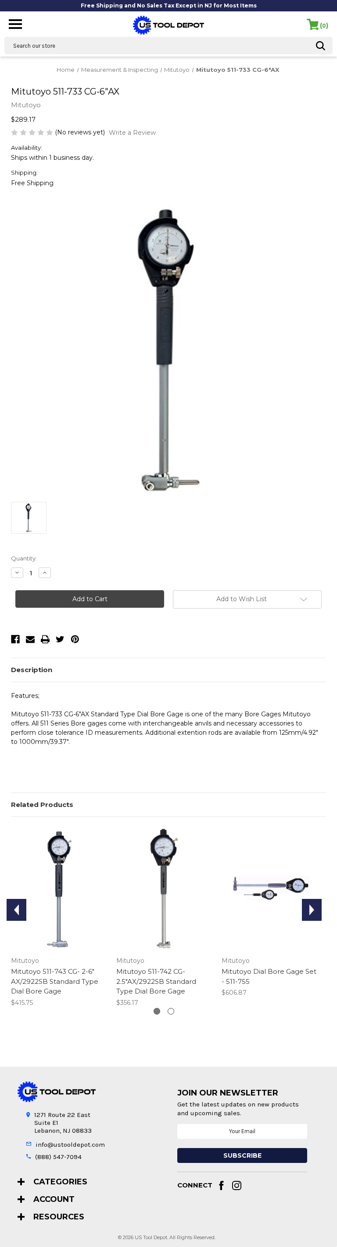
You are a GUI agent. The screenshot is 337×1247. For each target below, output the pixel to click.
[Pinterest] (75, 639)
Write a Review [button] (132, 133)
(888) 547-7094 (58, 1157)
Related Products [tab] (42, 804)
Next (312, 910)
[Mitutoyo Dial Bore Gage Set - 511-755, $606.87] (269, 888)
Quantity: (24, 558)
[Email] (30, 639)
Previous (16, 910)
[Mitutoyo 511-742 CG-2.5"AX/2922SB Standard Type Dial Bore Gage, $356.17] (164, 888)
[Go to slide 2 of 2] (171, 1011)
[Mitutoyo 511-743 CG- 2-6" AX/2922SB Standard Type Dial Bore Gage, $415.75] (59, 888)
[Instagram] (236, 1185)
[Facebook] (15, 639)
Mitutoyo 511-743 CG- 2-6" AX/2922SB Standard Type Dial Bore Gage (54, 981)
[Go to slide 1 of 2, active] (157, 1011)
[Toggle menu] (15, 23)
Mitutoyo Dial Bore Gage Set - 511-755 (269, 976)
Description (31, 670)
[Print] (45, 639)
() (324, 25)
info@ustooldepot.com (70, 1144)
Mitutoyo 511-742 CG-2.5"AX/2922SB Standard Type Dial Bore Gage (156, 981)
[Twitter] (60, 639)
